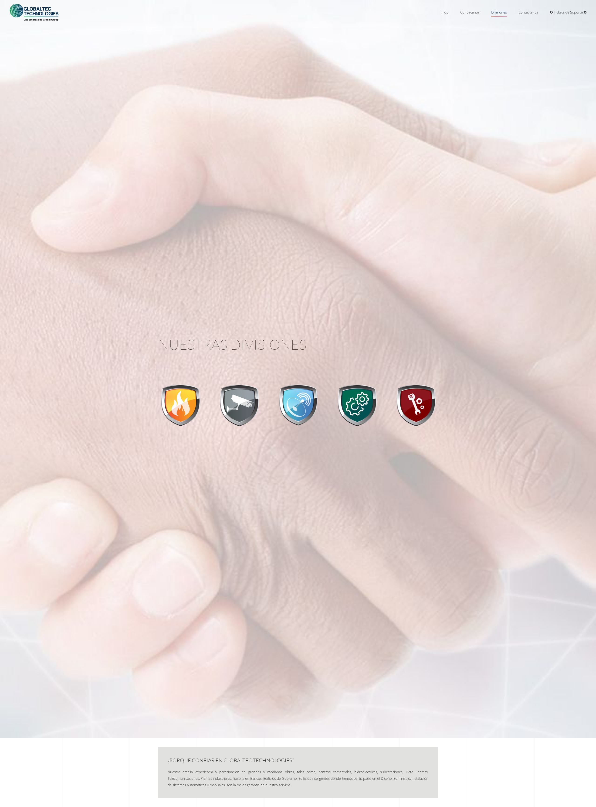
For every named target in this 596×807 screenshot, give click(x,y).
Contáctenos (528, 12)
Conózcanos (470, 12)
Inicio (444, 12)
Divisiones (499, 12)
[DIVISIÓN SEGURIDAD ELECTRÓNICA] (239, 405)
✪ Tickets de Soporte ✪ (568, 12)
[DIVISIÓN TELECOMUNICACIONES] (298, 405)
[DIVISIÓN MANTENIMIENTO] (357, 405)
